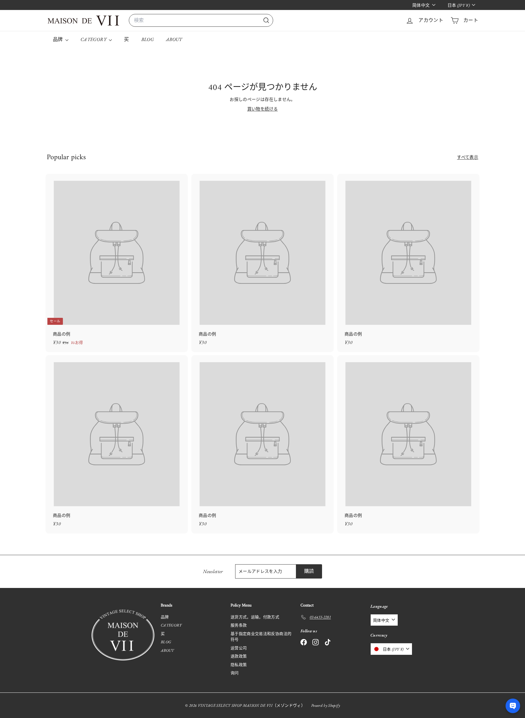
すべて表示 (467, 157)
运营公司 (239, 648)
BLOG (147, 39)
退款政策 (239, 656)
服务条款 (239, 625)
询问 (235, 672)
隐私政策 (239, 664)
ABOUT (174, 39)
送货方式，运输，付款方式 (255, 617)
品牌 (58, 39)
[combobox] (201, 20)
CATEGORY (94, 39)
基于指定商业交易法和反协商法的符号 (261, 636)
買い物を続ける (262, 109)
